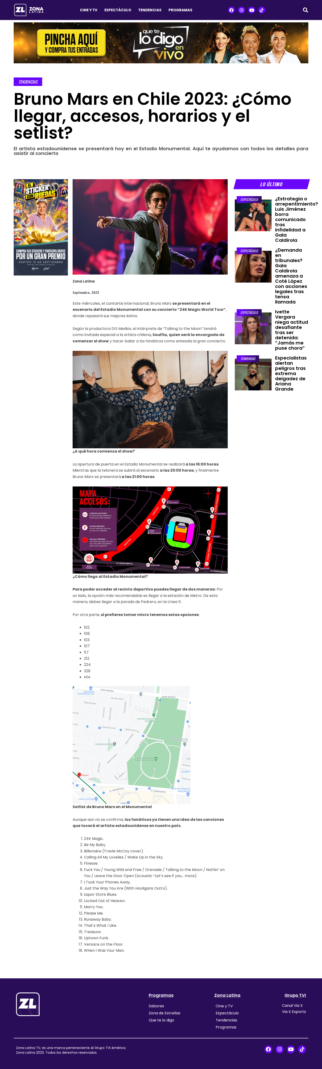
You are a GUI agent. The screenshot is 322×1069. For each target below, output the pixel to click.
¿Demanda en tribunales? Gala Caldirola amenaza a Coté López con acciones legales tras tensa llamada (291, 276)
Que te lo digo (161, 1020)
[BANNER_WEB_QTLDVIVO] (161, 42)
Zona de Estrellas (164, 1013)
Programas (180, 10)
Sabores (156, 1006)
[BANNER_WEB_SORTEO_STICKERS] (41, 227)
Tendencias (149, 10)
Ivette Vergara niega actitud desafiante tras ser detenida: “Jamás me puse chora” (291, 329)
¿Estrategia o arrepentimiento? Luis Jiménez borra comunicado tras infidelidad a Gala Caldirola (296, 219)
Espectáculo (117, 10)
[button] (305, 10)
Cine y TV (88, 10)
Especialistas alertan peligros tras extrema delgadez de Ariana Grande (291, 373)
